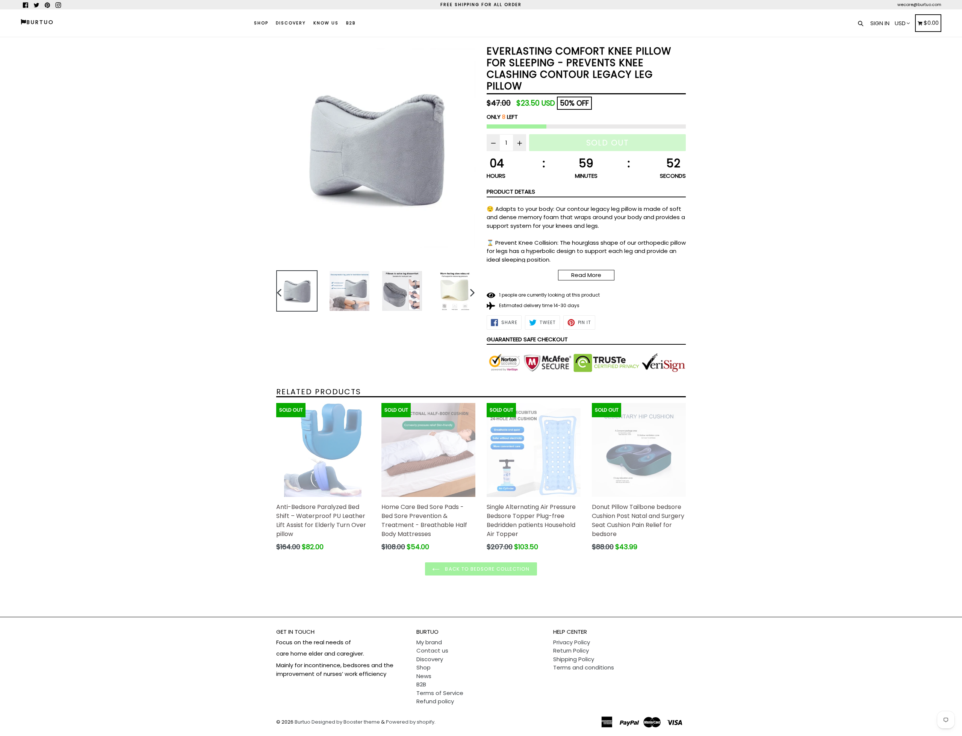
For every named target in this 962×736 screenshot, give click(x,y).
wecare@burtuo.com (919, 5)
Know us (326, 23)
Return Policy (571, 650)
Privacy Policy (571, 642)
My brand (429, 642)
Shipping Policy (573, 659)
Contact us (432, 650)
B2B (350, 23)
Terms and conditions (583, 667)
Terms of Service (439, 693)
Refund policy (435, 701)
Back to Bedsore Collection (486, 568)
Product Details (511, 191)
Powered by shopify (410, 721)
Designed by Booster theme (346, 721)
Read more (586, 275)
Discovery (291, 23)
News (423, 676)
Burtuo (302, 721)
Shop (261, 23)
